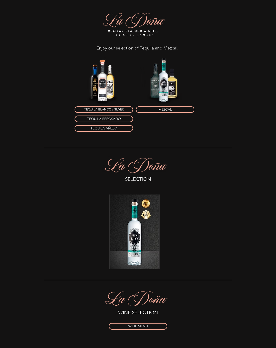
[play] (151, 265)
